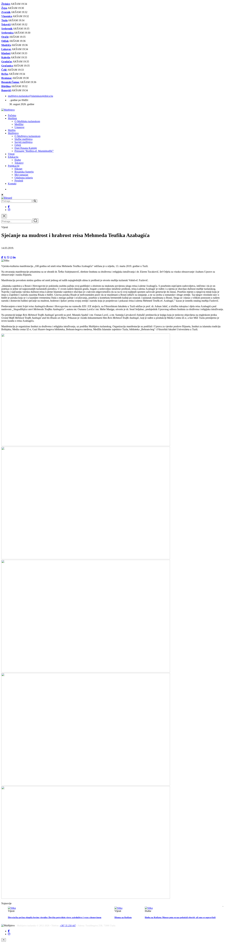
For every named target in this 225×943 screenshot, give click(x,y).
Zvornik (6, 12)
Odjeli (17, 145)
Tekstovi (18, 162)
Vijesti (11, 154)
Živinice (5, 3)
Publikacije (13, 165)
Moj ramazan (21, 174)
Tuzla (4, 20)
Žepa (4, 8)
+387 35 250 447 (68, 925)
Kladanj (5, 53)
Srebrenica (7, 32)
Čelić (4, 69)
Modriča (6, 45)
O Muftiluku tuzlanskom (27, 121)
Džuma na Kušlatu (123, 917)
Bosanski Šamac (10, 82)
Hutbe (17, 159)
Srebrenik (7, 28)
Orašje (5, 36)
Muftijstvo (13, 133)
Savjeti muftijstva (23, 142)
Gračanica (7, 65)
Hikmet (18, 168)
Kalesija (5, 57)
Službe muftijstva (23, 139)
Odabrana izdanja (23, 177)
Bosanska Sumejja (24, 171)
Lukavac (6, 49)
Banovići (6, 90)
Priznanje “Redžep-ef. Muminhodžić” (34, 151)
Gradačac (6, 61)
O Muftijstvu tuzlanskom (27, 136)
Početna (12, 115)
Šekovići (6, 24)
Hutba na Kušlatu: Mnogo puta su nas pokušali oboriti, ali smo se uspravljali (180, 917)
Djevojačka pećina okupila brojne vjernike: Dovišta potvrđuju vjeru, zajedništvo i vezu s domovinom (54, 917)
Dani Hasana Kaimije (25, 148)
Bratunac (6, 78)
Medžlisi (18, 124)
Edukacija (13, 156)
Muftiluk (12, 118)
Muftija (11, 130)
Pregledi (18, 180)
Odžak (5, 41)
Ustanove (19, 127)
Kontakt (12, 183)
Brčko (4, 73)
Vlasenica (6, 16)
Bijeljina (6, 86)
